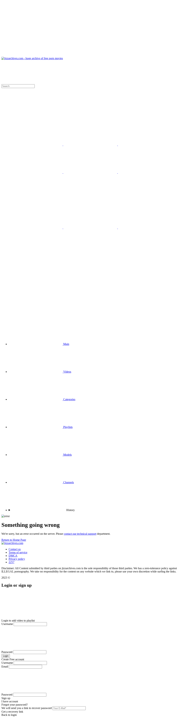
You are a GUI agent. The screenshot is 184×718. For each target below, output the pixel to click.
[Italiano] (36, 144)
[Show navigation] (92, 29)
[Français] (36, 227)
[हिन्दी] (145, 227)
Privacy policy (17, 558)
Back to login (9, 714)
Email (4, 666)
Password (6, 651)
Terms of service (18, 552)
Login (5, 656)
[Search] (92, 287)
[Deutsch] (90, 227)
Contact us (15, 549)
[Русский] (36, 172)
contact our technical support (80, 533)
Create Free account (12, 659)
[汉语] (145, 172)
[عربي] (90, 172)
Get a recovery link (12, 711)
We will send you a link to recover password (26, 708)
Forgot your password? (14, 704)
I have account (9, 701)
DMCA (13, 555)
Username (7, 623)
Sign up (5, 698)
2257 (11, 562)
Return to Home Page (13, 539)
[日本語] (90, 144)
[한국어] (145, 144)
